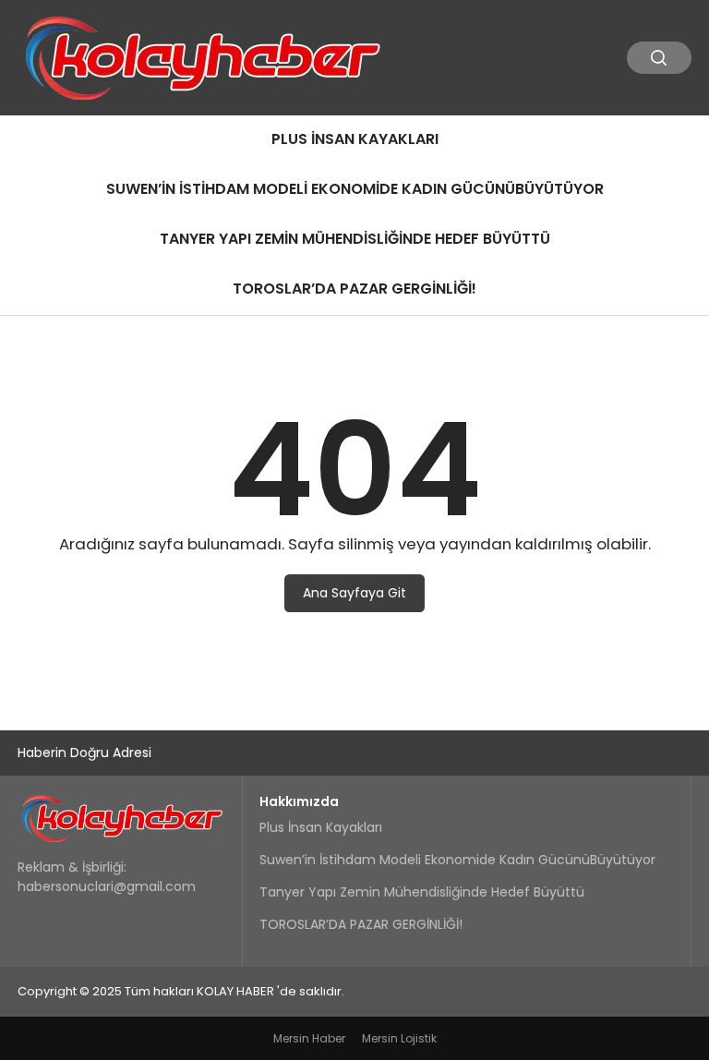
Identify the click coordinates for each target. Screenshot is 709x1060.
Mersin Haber (309, 1038)
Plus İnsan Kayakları (355, 139)
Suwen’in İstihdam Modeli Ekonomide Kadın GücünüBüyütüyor (355, 188)
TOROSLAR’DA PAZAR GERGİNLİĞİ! (354, 288)
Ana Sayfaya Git (354, 593)
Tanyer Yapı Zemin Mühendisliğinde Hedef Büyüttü (355, 238)
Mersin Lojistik (399, 1038)
